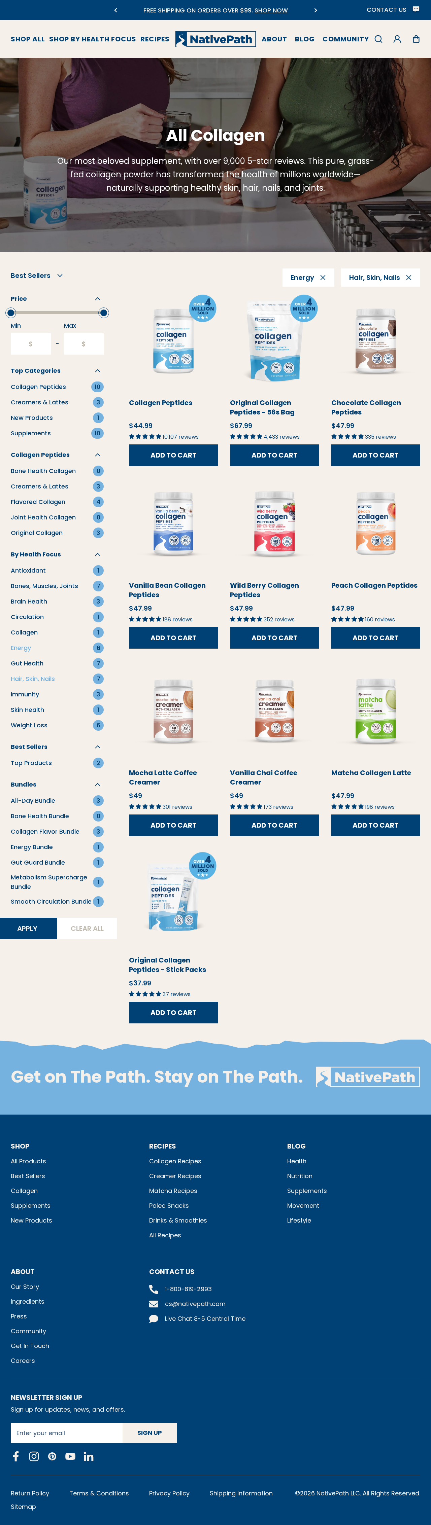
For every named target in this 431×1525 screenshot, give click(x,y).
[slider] (10, 313)
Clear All (87, 928)
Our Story (25, 1286)
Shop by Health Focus (92, 39)
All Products (28, 1161)
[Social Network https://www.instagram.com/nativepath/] (34, 1456)
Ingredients (27, 1301)
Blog (305, 39)
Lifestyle (299, 1220)
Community (346, 39)
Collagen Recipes (175, 1161)
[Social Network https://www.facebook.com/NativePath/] (16, 1456)
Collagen (24, 1191)
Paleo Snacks (169, 1205)
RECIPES (162, 1146)
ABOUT (23, 1271)
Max (70, 325)
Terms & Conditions (99, 1493)
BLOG (296, 1146)
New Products (31, 1220)
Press (19, 1316)
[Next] (315, 10)
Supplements (31, 1205)
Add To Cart (174, 455)
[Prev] (115, 10)
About (274, 39)
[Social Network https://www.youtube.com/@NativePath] (70, 1456)
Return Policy (30, 1493)
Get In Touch (30, 1346)
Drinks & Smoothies (178, 1220)
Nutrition (299, 1176)
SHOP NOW (167, 10)
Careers (23, 1360)
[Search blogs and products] (378, 39)
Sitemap (23, 1506)
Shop (20, 1146)
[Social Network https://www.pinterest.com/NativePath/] (52, 1456)
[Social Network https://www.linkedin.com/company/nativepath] (89, 1456)
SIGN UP (149, 1432)
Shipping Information (241, 1493)
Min (16, 325)
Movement (303, 1205)
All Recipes (165, 1235)
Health (296, 1161)
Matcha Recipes (173, 1191)
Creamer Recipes (175, 1176)
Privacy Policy (169, 1493)
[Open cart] (416, 39)
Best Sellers (28, 1176)
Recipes (155, 39)
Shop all (28, 39)
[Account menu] (397, 39)
